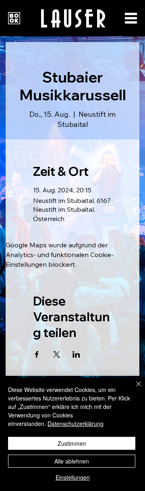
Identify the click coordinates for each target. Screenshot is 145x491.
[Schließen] (133, 388)
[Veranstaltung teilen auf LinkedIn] (76, 354)
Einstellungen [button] (73, 477)
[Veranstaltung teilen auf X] (56, 354)
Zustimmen (72, 443)
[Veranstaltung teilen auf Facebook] (37, 354)
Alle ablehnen (71, 461)
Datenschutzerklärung (76, 423)
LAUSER (74, 18)
